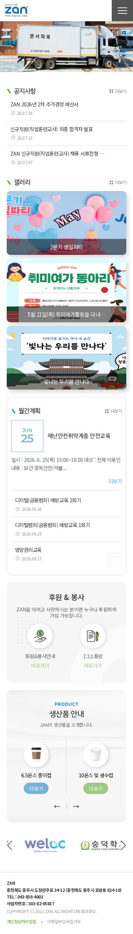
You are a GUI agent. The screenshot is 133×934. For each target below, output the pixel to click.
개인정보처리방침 (22, 921)
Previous (13, 46)
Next (120, 46)
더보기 (121, 91)
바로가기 (40, 665)
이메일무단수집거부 (64, 921)
